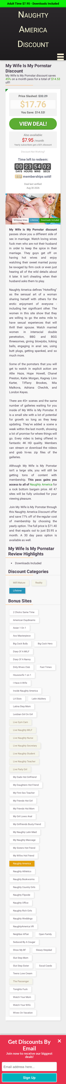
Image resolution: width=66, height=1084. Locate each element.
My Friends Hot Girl (23, 800)
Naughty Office (20, 902)
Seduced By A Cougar (24, 942)
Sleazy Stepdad (44, 950)
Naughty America (41, 484)
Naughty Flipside (21, 894)
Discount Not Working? (33, 151)
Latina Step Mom (22, 706)
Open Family (45, 934)
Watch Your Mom (22, 997)
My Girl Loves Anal (22, 816)
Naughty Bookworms (24, 879)
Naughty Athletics (22, 871)
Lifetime (17, 590)
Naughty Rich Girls (22, 910)
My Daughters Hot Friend (26, 785)
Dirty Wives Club (21, 667)
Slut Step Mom (20, 957)
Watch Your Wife (22, 1005)
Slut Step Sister (21, 965)
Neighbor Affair (21, 934)
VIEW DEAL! (33, 124)
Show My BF (19, 950)
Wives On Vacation (23, 1012)
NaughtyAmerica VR (23, 926)
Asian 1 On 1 (19, 627)
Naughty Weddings (23, 918)
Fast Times (46, 667)
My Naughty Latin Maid (25, 832)
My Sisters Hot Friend (24, 847)
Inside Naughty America (25, 690)
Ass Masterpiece (22, 635)
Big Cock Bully (20, 643)
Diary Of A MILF (21, 651)
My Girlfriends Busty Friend (27, 824)
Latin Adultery (39, 698)
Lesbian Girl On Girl (23, 714)
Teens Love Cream (22, 973)
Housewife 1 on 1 (22, 675)
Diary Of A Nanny (22, 659)
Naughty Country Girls (24, 887)
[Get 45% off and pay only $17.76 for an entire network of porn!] (33, 208)
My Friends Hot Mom (23, 808)
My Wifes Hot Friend (23, 855)
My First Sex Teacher (24, 792)
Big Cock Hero (45, 643)
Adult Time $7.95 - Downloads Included (33, 3)
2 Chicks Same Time (23, 612)
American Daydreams (24, 620)
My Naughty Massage (24, 840)
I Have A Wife (20, 682)
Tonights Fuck (20, 989)
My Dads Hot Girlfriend (24, 777)
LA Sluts (17, 698)
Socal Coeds (45, 965)
